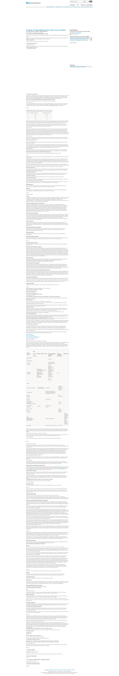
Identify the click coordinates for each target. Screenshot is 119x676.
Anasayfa (72, 4)
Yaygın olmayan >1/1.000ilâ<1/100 (32, 336)
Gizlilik (68, 669)
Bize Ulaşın (72, 669)
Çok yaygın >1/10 (29, 334)
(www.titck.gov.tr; (63, 468)
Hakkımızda (51, 669)
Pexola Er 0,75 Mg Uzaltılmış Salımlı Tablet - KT (79, 39)
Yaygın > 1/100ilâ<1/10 (30, 335)
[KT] (91, 40)
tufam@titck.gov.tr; (32, 469)
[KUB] (91, 38)
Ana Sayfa (46, 669)
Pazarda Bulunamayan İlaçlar (86, 6)
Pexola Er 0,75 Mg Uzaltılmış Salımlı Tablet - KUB (79, 38)
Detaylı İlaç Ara (58, 6)
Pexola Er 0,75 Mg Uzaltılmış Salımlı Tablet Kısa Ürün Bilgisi (46, 30)
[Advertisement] (59, 18)
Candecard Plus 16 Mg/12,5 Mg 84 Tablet (78, 66)
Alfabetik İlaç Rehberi (51, 6)
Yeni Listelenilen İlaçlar (66, 6)
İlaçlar (78, 4)
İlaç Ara (82, 4)
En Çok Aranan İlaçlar (76, 6)
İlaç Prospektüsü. (60, 671)
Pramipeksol (78, 32)
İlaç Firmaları (89, 4)
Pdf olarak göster (74, 34)
